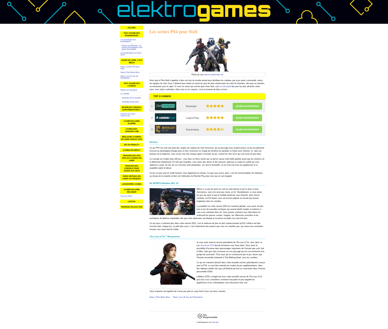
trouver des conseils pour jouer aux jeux (132, 168)
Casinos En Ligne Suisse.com (127, 115)
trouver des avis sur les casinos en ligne (132, 158)
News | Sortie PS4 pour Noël (130, 68)
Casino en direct (131, 150)
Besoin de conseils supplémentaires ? (132, 108)
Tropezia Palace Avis (131, 207)
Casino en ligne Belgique (132, 190)
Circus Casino (126, 196)
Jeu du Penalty (131, 145)
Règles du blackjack (128, 90)
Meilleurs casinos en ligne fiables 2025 (131, 138)
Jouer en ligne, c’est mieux (131, 61)
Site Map (215, 322)
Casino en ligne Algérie (132, 122)
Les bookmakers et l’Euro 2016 (130, 54)
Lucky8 (131, 201)
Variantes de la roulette (131, 98)
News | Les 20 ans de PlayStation (188, 297)
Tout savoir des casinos (132, 84)
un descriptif (225, 86)
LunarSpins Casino (131, 184)
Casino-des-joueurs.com (132, 130)
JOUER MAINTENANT (247, 106)
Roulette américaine (130, 102)
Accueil (132, 28)
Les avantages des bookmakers (128, 41)
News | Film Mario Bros (160, 297)
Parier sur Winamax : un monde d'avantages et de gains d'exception (132, 47)
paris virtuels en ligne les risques (132, 177)
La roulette (124, 94)
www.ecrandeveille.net (213, 74)
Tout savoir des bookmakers (132, 34)
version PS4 (208, 245)
